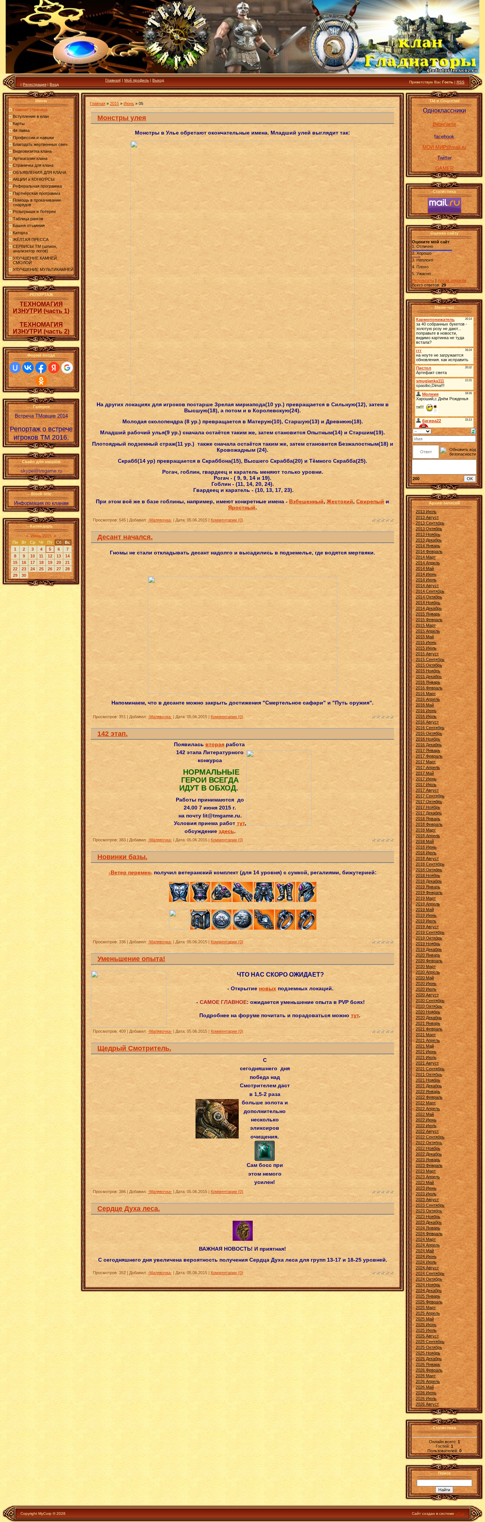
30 (24, 575)
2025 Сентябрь (430, 1341)
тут (241, 823)
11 (41, 556)
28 (67, 569)
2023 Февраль (429, 1165)
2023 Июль (426, 1194)
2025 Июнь (426, 1324)
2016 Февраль (429, 688)
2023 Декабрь (429, 1222)
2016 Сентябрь (430, 727)
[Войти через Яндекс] (53, 367)
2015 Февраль (429, 619)
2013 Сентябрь (430, 523)
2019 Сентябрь (430, 932)
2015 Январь (428, 614)
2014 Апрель (428, 563)
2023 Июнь (426, 1188)
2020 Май (425, 978)
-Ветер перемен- (130, 872)
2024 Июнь (426, 1256)
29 (15, 575)
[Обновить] (473, 431)
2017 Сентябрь (430, 796)
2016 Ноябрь (428, 739)
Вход (54, 84)
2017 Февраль (429, 756)
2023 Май (425, 1182)
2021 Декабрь (429, 1086)
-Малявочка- (160, 520)
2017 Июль (426, 784)
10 (32, 556)
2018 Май (425, 841)
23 (24, 569)
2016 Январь (428, 682)
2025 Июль (426, 1330)
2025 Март (426, 1307)
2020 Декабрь (429, 1017)
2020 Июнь (426, 983)
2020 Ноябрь (428, 1012)
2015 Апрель (428, 631)
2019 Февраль (429, 892)
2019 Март (426, 898)
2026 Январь (428, 1364)
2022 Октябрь (429, 1142)
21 (67, 562)
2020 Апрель (428, 972)
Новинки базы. (122, 857)
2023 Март (426, 1171)
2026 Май (425, 1387)
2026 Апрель (428, 1381)
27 (58, 569)
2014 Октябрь (429, 597)
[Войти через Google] (67, 368)
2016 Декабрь (429, 744)
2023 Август (427, 1199)
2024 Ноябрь (428, 1284)
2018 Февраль (429, 824)
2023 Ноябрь (428, 1216)
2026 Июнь (426, 1392)
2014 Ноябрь (428, 602)
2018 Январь (428, 818)
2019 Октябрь (429, 938)
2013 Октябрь (429, 528)
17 (32, 562)
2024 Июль (426, 1262)
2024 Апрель (428, 1245)
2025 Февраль (429, 1302)
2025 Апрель (428, 1313)
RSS (461, 82)
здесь (226, 831)
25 (41, 569)
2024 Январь (428, 1228)
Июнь (129, 103)
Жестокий (340, 501)
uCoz (460, 1513)
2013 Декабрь (429, 540)
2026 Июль (426, 1398)
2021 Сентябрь (430, 1068)
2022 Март (426, 1103)
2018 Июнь (426, 847)
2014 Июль (426, 580)
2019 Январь (428, 887)
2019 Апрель (428, 904)
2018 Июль (426, 852)
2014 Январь (428, 545)
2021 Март (426, 1034)
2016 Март (426, 693)
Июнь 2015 (41, 536)
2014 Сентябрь (430, 591)
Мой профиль (136, 80)
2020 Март (426, 966)
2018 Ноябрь (428, 875)
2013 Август (427, 517)
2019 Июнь (426, 915)
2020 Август (427, 995)
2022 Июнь (426, 1120)
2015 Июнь (426, 642)
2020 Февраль (429, 960)
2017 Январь (428, 750)
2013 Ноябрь (428, 534)
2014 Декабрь (429, 608)
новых (267, 988)
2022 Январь (428, 1091)
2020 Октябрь (429, 1006)
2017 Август (427, 790)
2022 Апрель (428, 1108)
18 (41, 562)
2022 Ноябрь (428, 1148)
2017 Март (426, 761)
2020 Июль (426, 989)
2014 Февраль (429, 551)
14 (67, 556)
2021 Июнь (426, 1051)
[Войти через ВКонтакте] (28, 367)
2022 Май (425, 1114)
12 (50, 556)
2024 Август (427, 1267)
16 (24, 562)
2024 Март (426, 1239)
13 (58, 556)
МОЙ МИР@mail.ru (444, 147)
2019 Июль (426, 921)
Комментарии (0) (227, 520)
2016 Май (425, 705)
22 (15, 569)
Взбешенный (306, 501)
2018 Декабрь (429, 881)
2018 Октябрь (429, 869)
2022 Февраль (429, 1097)
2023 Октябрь (429, 1211)
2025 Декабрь (429, 1358)
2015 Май (425, 636)
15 (15, 562)
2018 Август (427, 858)
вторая (214, 744)
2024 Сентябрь (430, 1273)
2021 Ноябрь (428, 1080)
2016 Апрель (428, 699)
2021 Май (425, 1046)
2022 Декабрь (429, 1154)
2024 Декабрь (429, 1290)
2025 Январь (428, 1296)
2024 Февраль (429, 1233)
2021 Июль (426, 1057)
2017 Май (425, 773)
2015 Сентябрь (430, 659)
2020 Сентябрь (430, 1000)
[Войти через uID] (15, 367)
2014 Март (426, 557)
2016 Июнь (426, 710)
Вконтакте (444, 124)
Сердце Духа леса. (128, 1208)
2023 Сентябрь (430, 1205)
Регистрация (34, 84)
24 (32, 569)
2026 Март (426, 1375)
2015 (114, 103)
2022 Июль (426, 1125)
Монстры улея (121, 118)
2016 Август (427, 722)
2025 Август (427, 1336)
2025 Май (425, 1319)
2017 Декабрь (429, 813)
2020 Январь (428, 955)
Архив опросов (452, 280)
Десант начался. (125, 537)
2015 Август (427, 653)
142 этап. (112, 734)
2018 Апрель (428, 835)
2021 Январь (428, 1023)
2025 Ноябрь (428, 1353)
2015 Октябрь (429, 665)
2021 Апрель (428, 1040)
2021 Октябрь (429, 1074)
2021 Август (427, 1063)
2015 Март (426, 625)
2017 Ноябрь (428, 807)
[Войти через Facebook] (41, 367)
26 (50, 569)
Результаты (423, 280)
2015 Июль (426, 648)
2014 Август (427, 585)
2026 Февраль (429, 1370)
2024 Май (425, 1250)
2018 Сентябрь (430, 864)
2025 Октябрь (429, 1347)
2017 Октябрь (429, 801)
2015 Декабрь (429, 676)
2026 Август (427, 1404)
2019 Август (427, 926)
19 (50, 562)
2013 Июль (426, 511)
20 (58, 562)
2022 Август (427, 1131)
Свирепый (370, 501)
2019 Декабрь (429, 949)
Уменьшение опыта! (131, 959)
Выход (158, 80)
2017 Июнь (426, 779)
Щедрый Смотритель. (134, 1048)
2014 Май (425, 568)
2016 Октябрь (429, 733)
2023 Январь (428, 1159)
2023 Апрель (428, 1176)
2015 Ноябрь (428, 671)
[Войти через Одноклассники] (41, 381)
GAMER (444, 168)
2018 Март (426, 830)
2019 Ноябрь (428, 943)
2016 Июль (426, 716)
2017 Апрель (428, 767)
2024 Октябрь (429, 1279)
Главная (112, 80)
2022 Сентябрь (430, 1137)
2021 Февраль (429, 1029)
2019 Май (425, 909)
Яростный (241, 507)
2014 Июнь (426, 574)
